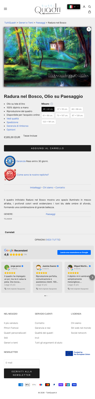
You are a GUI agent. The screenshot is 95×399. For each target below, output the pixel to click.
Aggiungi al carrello (47, 148)
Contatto (60, 187)
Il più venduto (11, 323)
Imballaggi (35, 187)
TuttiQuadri (10, 22)
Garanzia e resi (42, 328)
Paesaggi (40, 22)
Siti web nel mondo (81, 328)
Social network (79, 333)
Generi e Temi (26, 22)
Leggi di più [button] (9, 284)
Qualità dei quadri (44, 333)
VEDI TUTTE (52, 239)
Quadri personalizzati (15, 333)
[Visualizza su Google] (6, 267)
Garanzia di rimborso (17, 126)
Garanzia (21, 161)
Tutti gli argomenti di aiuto (48, 342)
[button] (3, 277)
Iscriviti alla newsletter (22, 373)
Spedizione (12, 122)
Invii (37, 338)
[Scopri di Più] (51, 104)
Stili (6, 338)
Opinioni (11, 129)
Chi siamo (48, 187)
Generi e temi (11, 342)
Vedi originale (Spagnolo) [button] (16, 289)
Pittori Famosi (11, 328)
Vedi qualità (13, 118)
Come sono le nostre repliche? (33, 174)
